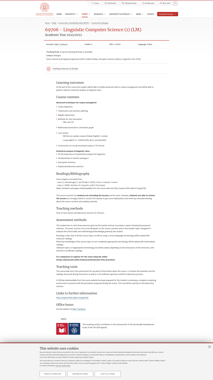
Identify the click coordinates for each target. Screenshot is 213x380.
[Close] (209, 346)
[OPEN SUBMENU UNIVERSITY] (77, 14)
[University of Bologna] (45, 9)
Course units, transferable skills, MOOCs (74, 23)
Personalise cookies (80, 374)
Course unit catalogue (100, 23)
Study (85, 14)
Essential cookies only (52, 374)
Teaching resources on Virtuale (65, 68)
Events (150, 14)
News (138, 14)
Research (98, 14)
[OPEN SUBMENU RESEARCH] (104, 14)
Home (59, 14)
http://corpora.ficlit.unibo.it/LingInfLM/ (72, 297)
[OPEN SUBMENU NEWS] (142, 14)
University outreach (119, 14)
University (70, 14)
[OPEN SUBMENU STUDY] (89, 14)
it (175, 3)
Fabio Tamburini (61, 44)
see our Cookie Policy (63, 366)
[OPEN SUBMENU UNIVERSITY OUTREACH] (131, 14)
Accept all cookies (108, 374)
